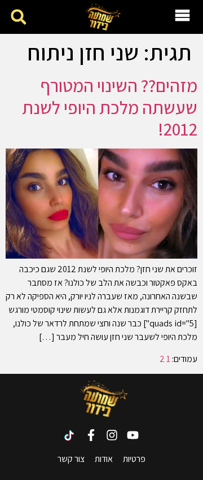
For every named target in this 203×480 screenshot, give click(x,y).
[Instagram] (112, 435)
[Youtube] (133, 435)
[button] (18, 17)
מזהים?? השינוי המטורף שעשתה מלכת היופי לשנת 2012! (109, 107)
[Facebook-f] (91, 435)
